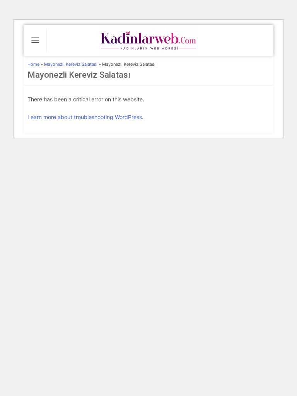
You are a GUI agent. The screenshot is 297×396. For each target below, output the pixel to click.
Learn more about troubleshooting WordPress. (85, 117)
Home (33, 64)
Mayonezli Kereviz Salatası (70, 64)
